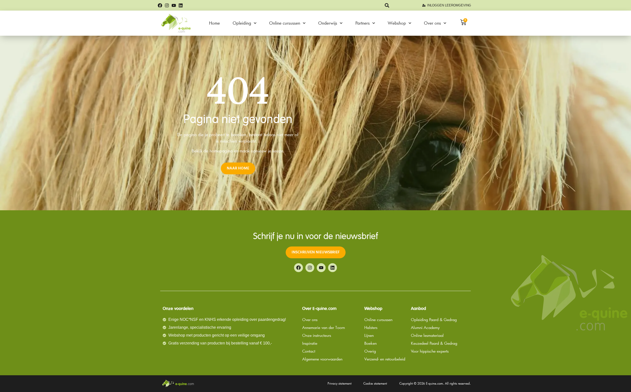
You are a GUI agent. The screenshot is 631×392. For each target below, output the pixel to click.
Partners (362, 23)
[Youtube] (174, 5)
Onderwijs (327, 23)
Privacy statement (339, 383)
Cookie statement (375, 383)
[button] (387, 5)
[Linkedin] (180, 5)
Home (214, 23)
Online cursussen (284, 23)
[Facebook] (160, 5)
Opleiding (242, 23)
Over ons (432, 23)
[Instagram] (167, 5)
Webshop (397, 23)
